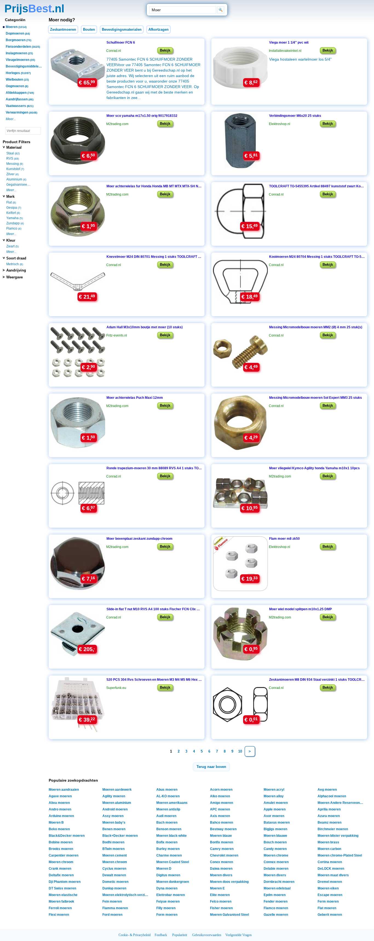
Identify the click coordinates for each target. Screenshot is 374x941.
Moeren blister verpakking (338, 836)
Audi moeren (166, 816)
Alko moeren (220, 796)
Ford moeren (112, 915)
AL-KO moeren (168, 796)
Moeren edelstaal (277, 888)
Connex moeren (276, 862)
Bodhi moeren (113, 842)
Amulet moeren (276, 803)
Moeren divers (221, 875)
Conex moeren (221, 862)
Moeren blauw (221, 836)
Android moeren (115, 809)
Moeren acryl (274, 790)
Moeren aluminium (116, 803)
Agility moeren (113, 796)
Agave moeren (60, 796)
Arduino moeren (61, 816)
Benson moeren (168, 829)
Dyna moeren (166, 888)
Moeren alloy (274, 796)
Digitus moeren (168, 875)
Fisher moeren (221, 908)
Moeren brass (328, 842)
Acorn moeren (221, 790)
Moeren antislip (168, 809)
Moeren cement (114, 855)
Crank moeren (60, 869)
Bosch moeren (275, 842)
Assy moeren (112, 816)
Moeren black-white (171, 836)
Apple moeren (275, 809)
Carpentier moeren (63, 855)
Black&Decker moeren (67, 836)
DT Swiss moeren (62, 888)
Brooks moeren (61, 849)
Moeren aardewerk (117, 790)
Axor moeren (274, 816)
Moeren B (56, 822)
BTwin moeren (113, 849)
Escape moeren (330, 895)
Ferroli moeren (60, 908)
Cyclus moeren (114, 869)
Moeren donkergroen (172, 882)
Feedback (161, 935)
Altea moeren (59, 803)
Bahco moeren (221, 822)
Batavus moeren (277, 822)
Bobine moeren (61, 842)
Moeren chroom (61, 862)
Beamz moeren (329, 822)
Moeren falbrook (61, 901)
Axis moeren (220, 816)
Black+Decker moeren (120, 836)
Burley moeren (168, 849)
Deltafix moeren (61, 875)
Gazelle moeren (276, 915)
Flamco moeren (276, 908)
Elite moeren (220, 895)
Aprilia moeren (329, 809)
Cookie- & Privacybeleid (135, 935)
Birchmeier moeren (333, 829)
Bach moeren (166, 822)
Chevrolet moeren (224, 855)
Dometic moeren (115, 882)
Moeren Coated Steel (172, 862)
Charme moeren (169, 855)
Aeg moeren (327, 790)
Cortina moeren (330, 862)
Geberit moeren (330, 915)
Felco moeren (220, 901)
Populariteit (179, 935)
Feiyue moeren (168, 901)
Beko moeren (59, 829)
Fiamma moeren (115, 908)
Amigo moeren (221, 803)
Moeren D (163, 869)
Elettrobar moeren (170, 895)
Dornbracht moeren (279, 882)
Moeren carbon (329, 849)
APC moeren (220, 809)
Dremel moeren (330, 882)
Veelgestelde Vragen (238, 935)
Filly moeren (166, 908)
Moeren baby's (113, 822)
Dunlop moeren (114, 888)
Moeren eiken (328, 888)
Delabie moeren (276, 869)
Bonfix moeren (221, 842)
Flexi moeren (59, 915)
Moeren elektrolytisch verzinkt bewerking (126, 895)
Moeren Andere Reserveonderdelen (342, 803)
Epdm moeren (275, 895)
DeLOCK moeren (331, 869)
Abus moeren (166, 790)
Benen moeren (113, 829)
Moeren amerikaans (172, 803)
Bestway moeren (223, 829)
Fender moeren (275, 901)
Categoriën (15, 20)
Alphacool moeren (332, 796)
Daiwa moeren (221, 869)
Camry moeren (222, 849)
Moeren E (217, 888)
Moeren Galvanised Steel (229, 915)
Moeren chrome (276, 855)
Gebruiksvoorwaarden (206, 935)
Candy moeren (275, 849)
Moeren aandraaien (64, 790)
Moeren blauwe (275, 836)
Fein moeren (112, 901)
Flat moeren (327, 908)
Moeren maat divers (333, 875)
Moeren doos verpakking (229, 882)
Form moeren (166, 915)
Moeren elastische (63, 895)
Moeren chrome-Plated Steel (340, 855)
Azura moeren (329, 816)
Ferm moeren (328, 901)
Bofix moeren (166, 842)
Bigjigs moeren (275, 829)
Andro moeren (60, 809)
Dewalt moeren (114, 875)
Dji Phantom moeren (64, 882)
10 (240, 751)
